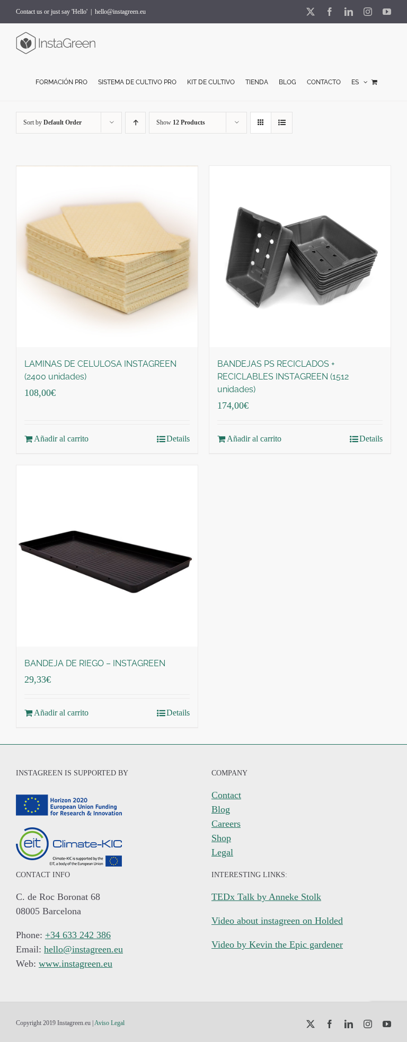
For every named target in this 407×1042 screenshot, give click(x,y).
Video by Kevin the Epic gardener (277, 944)
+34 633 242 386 (78, 935)
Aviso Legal (109, 1023)
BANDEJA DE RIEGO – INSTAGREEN (94, 663)
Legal (222, 852)
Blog (220, 809)
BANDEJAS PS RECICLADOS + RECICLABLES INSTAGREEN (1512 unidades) (283, 376)
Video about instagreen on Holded (277, 920)
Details (178, 438)
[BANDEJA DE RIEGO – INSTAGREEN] (107, 556)
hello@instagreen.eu (120, 11)
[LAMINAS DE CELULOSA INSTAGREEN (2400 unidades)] (107, 256)
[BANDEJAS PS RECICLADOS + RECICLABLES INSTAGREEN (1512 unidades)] (300, 256)
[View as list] (281, 122)
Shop (221, 838)
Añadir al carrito (61, 438)
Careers (226, 823)
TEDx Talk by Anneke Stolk (266, 896)
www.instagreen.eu (75, 963)
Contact (226, 795)
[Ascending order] (135, 123)
